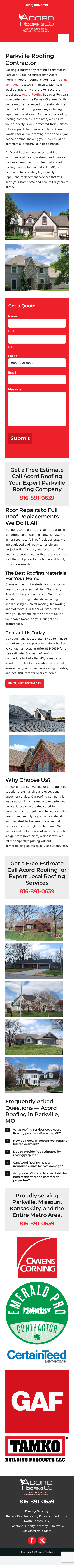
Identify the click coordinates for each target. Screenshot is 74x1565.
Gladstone (16, 1526)
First (11, 330)
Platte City (60, 1516)
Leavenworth (32, 1531)
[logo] (37, 12)
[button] (37, 1131)
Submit (20, 438)
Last (11, 346)
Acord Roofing (32, 94)
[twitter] (42, 1540)
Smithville (57, 1526)
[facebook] (32, 1540)
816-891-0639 (37, 1501)
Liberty (30, 1526)
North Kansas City (36, 1521)
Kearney (42, 1526)
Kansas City (14, 1516)
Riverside (30, 1516)
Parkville (45, 1516)
